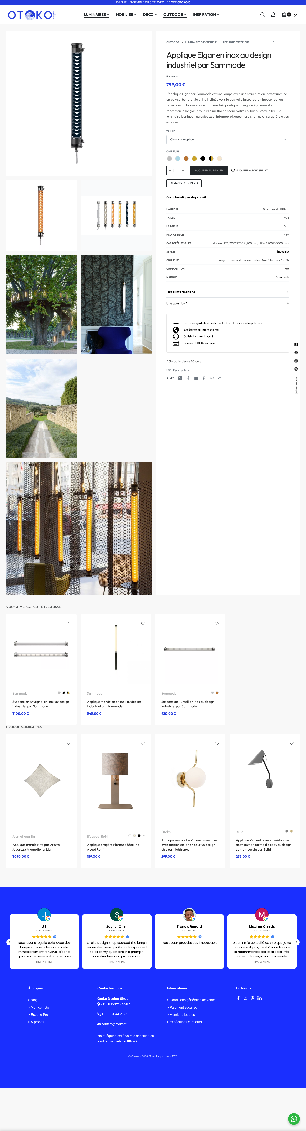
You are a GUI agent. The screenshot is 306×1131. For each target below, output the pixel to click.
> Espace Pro (38, 1014)
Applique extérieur (236, 42)
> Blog (33, 1000)
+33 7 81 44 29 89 (114, 1014)
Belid (239, 832)
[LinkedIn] (259, 998)
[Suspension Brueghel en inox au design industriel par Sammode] (41, 649)
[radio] (169, 158)
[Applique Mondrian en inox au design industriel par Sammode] (116, 649)
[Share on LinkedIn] (196, 378)
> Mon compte (38, 1007)
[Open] (295, 14)
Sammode (282, 277)
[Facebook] (238, 998)
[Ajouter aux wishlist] (68, 623)
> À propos (36, 1022)
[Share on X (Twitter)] (180, 378)
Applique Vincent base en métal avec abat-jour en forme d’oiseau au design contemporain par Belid (264, 844)
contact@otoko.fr (114, 1024)
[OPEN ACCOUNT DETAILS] (273, 14)
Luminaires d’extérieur (201, 42)
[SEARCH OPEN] (262, 14)
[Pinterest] (252, 998)
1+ (144, 836)
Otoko (166, 832)
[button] (296, 942)
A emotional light (25, 836)
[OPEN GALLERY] (79, 103)
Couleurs (172, 151)
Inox (286, 268)
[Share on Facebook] (188, 378)
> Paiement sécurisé (182, 1007)
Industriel (283, 251)
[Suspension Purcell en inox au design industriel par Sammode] (190, 649)
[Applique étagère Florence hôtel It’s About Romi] (116, 780)
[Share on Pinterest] (204, 378)
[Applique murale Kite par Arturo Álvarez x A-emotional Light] (41, 780)
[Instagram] (245, 998)
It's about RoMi (97, 836)
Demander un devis (184, 183)
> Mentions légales (181, 1014)
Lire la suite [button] (44, 962)
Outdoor (172, 42)
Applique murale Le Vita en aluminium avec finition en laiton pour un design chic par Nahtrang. (189, 844)
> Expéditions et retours (184, 1022)
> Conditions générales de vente (191, 1000)
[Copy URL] (220, 378)
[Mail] (212, 378)
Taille (170, 131)
